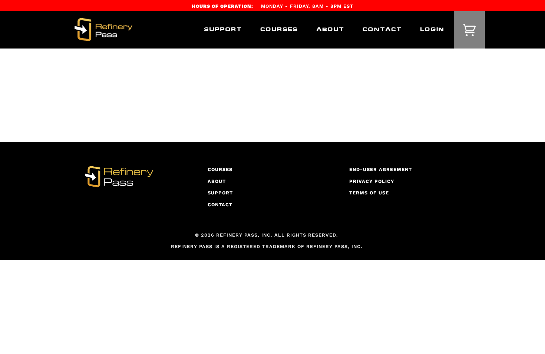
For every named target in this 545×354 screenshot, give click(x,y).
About (217, 181)
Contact (220, 204)
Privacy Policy (371, 181)
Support (220, 193)
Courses (220, 169)
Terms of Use (369, 193)
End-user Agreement (380, 169)
